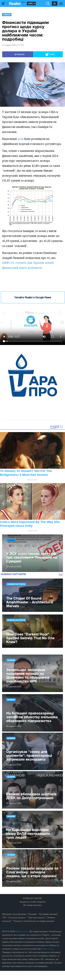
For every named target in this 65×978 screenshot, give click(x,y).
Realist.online (21, 931)
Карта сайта (8, 928)
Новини (7, 15)
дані (20, 139)
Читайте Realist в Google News (32, 297)
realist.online (48, 949)
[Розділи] (61, 1)
